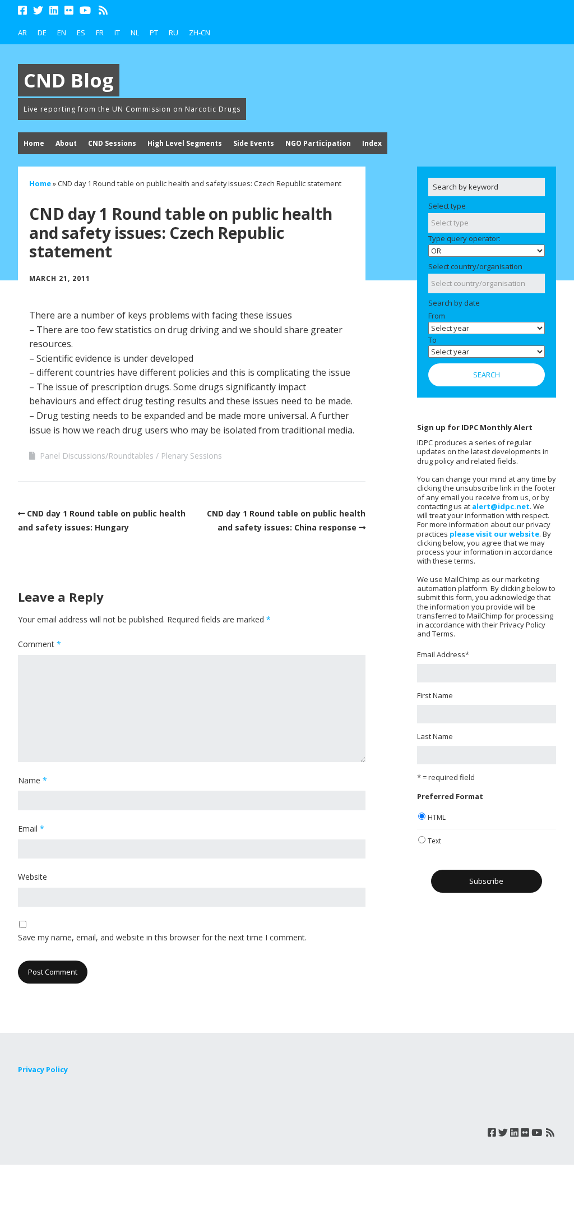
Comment (39, 644)
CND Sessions (112, 143)
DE (42, 32)
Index (372, 143)
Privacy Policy (43, 1069)
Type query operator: (464, 238)
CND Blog (69, 80)
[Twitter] (38, 10)
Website (32, 876)
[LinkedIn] (54, 10)
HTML (437, 817)
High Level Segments (184, 143)
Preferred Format (450, 796)
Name (32, 780)
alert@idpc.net (501, 506)
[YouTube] (85, 10)
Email (31, 828)
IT (117, 32)
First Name (435, 695)
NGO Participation (318, 143)
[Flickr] (69, 10)
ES (81, 32)
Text (434, 841)
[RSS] (103, 10)
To (432, 340)
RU (173, 32)
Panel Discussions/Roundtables (97, 455)
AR (22, 32)
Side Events (253, 143)
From (436, 316)
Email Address (443, 654)
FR (100, 32)
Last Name (435, 736)
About (66, 143)
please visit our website (494, 534)
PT (154, 32)
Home (34, 143)
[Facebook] (23, 10)
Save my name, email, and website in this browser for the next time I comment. (162, 937)
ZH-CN (199, 32)
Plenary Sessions (191, 455)
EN (61, 32)
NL (135, 32)
